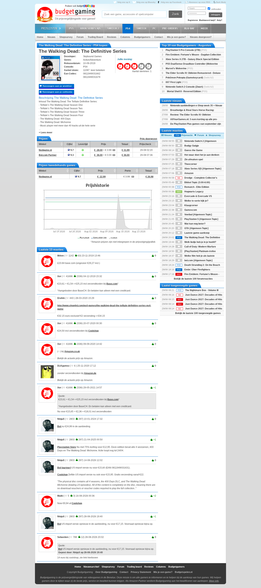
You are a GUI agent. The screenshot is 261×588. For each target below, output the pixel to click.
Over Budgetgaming (106, 572)
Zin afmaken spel (193, 159)
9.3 (72, 155)
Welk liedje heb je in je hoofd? (200, 242)
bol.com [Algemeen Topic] (198, 260)
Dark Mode (221, 2)
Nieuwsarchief (91, 566)
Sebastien (62, 537)
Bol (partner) (64, 467)
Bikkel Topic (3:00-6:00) (197, 182)
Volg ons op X (123, 2)
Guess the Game (193, 150)
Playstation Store (66, 447)
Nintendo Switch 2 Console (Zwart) (190, 86)
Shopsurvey (66, 37)
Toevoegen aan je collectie (57, 92)
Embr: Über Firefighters (193, 269)
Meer (204, 28)
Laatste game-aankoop (196, 233)
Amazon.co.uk (72, 351)
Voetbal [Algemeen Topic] (198, 214)
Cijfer (70, 144)
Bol (59, 426)
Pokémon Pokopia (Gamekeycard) (190, 77)
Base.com (112, 283)
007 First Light (177, 82)
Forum (80, 37)
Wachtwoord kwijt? (207, 20)
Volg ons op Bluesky (146, 2)
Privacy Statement (141, 572)
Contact (158, 37)
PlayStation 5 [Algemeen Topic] (201, 219)
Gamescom (190, 210)
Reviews (111, 37)
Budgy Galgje (191, 145)
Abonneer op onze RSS (199, 2)
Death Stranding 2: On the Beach (198, 265)
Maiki (60, 495)
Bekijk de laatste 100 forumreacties (193, 278)
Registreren (193, 20)
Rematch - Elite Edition (193, 187)
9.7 (72, 150)
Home (40, 37)
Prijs (103, 144)
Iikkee (60, 255)
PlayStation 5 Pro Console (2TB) (186, 50)
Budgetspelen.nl (183, 572)
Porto (128, 170)
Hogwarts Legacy (190, 191)
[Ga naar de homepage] (66, 14)
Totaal (125, 144)
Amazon (188, 173)
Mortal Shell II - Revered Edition (187, 91)
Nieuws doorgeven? (201, 37)
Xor (59, 276)
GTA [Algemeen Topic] (196, 228)
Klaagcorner (191, 205)
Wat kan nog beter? (194, 223)
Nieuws (51, 37)
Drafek (61, 298)
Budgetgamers (142, 37)
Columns (125, 37)
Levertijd (83, 144)
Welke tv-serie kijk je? (196, 200)
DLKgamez (63, 365)
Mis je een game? (176, 37)
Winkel (42, 144)
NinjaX (60, 419)
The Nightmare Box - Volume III (201, 290)
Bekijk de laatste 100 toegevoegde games (198, 313)
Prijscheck (145, 144)
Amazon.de (90, 373)
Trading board (134, 566)
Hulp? (219, 20)
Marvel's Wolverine (179, 68)
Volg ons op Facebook (171, 2)
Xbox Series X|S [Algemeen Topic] (202, 168)
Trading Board (95, 37)
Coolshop (93, 330)
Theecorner (190, 164)
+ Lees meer (45, 132)
